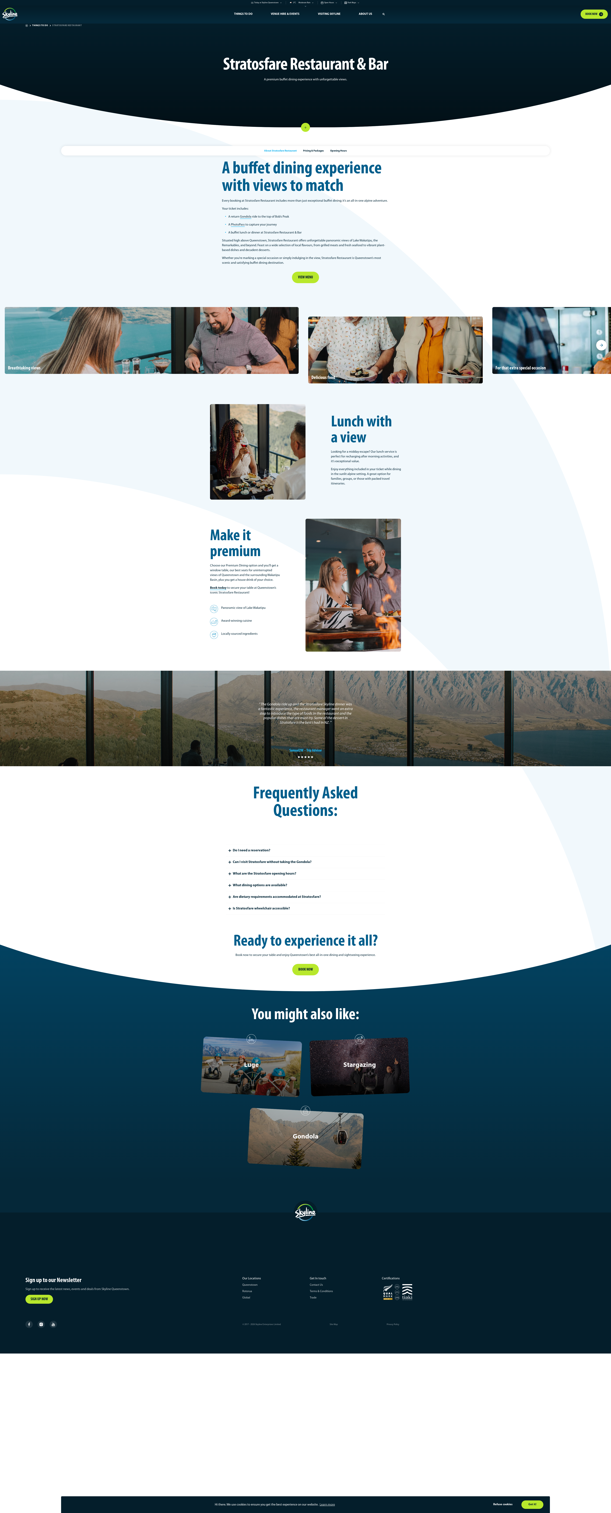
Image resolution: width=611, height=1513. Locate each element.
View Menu (305, 277)
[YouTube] (53, 1324)
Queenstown (250, 1285)
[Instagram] (41, 1324)
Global (246, 1297)
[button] (383, 14)
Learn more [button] (327, 1504)
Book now (305, 970)
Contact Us (316, 1285)
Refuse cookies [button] (503, 1504)
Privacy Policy (393, 1324)
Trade (313, 1297)
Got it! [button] (532, 1504)
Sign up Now (39, 1299)
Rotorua (247, 1291)
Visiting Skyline (329, 14)
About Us (365, 14)
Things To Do (243, 14)
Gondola (245, 216)
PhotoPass (238, 224)
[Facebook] (29, 1324)
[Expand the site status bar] (305, 7)
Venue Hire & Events (285, 14)
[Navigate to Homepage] (113, 14)
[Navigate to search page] (383, 14)
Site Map (334, 1324)
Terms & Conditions (321, 1291)
